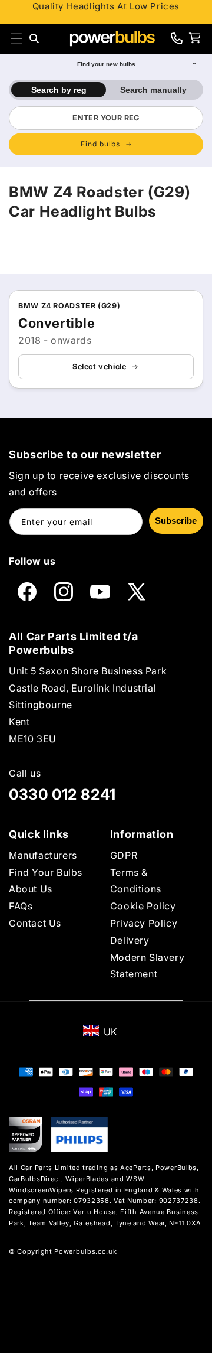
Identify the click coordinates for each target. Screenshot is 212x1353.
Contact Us (35, 923)
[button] (16, 38)
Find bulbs (100, 143)
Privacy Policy (143, 923)
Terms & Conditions (135, 880)
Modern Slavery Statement (147, 965)
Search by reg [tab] (59, 89)
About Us (30, 889)
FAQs (20, 906)
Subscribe (176, 521)
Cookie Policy (143, 906)
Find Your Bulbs (45, 872)
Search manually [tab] (153, 89)
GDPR (123, 855)
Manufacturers (43, 855)
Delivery (130, 940)
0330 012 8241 (62, 794)
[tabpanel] (106, 130)
